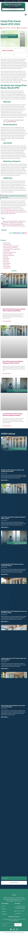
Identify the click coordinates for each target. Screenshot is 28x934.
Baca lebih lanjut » (7, 321)
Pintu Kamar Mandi (22, 28)
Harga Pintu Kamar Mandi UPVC (10, 221)
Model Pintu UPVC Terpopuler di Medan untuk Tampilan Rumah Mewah (14, 310)
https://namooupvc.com (6, 209)
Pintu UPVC (6, 260)
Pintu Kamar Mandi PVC (8, 255)
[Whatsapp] (17, 929)
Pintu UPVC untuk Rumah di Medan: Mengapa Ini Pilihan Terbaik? (13, 362)
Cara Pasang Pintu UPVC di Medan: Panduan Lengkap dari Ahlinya (13, 414)
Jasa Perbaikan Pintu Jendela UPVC (11, 249)
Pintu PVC (5, 257)
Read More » (4, 480)
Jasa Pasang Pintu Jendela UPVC (11, 246)
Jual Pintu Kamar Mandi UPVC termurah (15, 226)
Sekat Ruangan (6, 263)
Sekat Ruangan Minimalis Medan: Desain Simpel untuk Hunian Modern (13, 706)
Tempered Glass (7, 266)
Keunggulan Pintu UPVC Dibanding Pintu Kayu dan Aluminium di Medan (14, 612)
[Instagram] (14, 929)
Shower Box (6, 265)
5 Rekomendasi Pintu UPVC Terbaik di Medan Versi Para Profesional (13, 659)
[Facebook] (11, 929)
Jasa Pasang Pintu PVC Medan (10, 247)
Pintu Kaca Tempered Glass (9, 252)
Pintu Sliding (6, 258)
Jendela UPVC (6, 251)
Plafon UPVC (6, 261)
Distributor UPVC (7, 244)
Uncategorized (6, 268)
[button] (25, 14)
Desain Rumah (6, 243)
